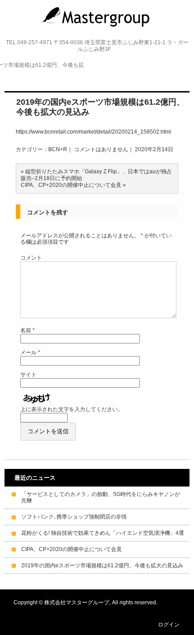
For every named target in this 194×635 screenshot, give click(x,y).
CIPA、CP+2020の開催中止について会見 (71, 185)
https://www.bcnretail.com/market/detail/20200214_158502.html (93, 132)
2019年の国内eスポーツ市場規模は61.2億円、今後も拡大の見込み (102, 565)
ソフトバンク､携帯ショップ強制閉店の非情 (74, 517)
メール (30, 352)
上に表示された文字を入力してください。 (71, 409)
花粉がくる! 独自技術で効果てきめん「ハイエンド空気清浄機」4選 (102, 533)
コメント (31, 258)
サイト (28, 374)
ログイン (169, 624)
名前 (27, 330)
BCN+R (57, 149)
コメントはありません (101, 149)
